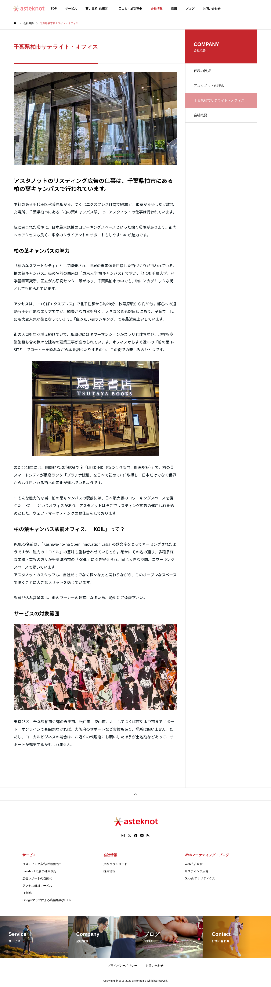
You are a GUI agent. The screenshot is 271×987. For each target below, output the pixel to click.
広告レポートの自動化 (37, 878)
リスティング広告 (196, 871)
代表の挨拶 (202, 71)
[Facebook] (135, 835)
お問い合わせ (212, 8)
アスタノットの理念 (209, 85)
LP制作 (27, 892)
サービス (71, 8)
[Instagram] (123, 835)
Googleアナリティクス (200, 878)
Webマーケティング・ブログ (207, 855)
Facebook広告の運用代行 (39, 871)
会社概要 (200, 115)
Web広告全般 (194, 864)
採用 (174, 8)
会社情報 (157, 8)
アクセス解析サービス (37, 885)
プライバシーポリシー (122, 965)
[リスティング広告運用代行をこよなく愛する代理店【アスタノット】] (28, 8)
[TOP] (135, 794)
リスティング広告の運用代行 (41, 864)
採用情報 (109, 871)
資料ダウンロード (115, 864)
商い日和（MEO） (98, 8)
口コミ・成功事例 (130, 8)
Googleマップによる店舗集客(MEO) (46, 900)
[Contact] (142, 835)
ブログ (189, 8)
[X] (129, 835)
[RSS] (148, 835)
